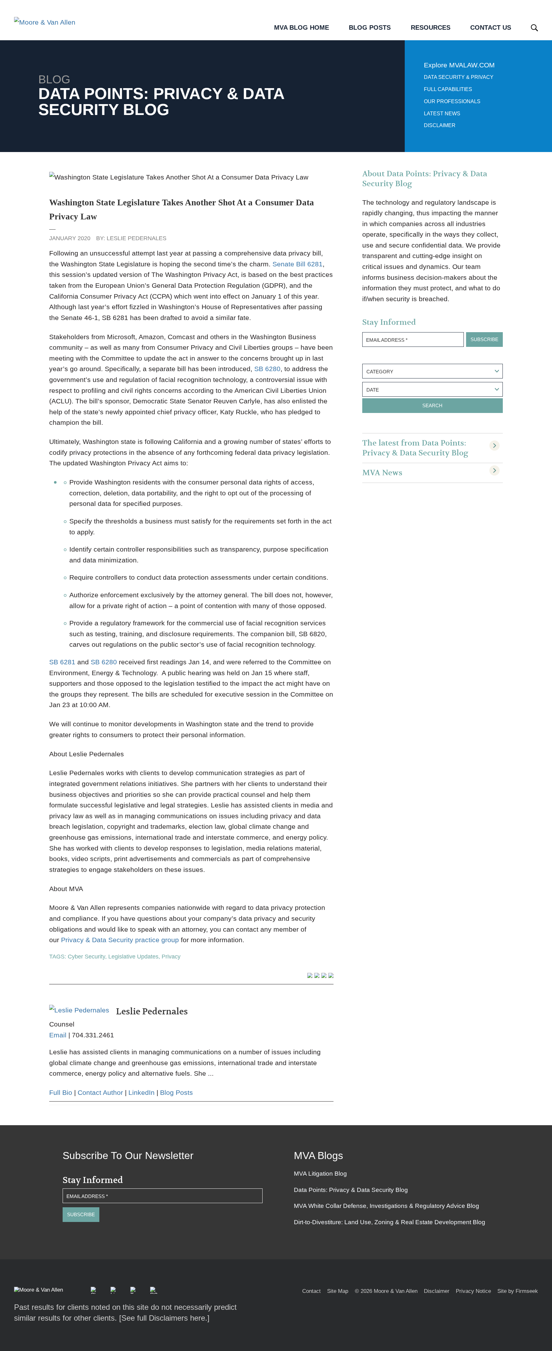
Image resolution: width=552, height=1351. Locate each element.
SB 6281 (62, 662)
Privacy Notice (473, 1291)
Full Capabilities (448, 89)
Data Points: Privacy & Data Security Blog (351, 1190)
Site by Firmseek (517, 1291)
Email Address (387, 340)
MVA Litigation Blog (320, 1173)
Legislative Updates (133, 956)
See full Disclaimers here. (164, 1318)
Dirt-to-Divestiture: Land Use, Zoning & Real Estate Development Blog (389, 1222)
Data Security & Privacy (459, 77)
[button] (94, 1290)
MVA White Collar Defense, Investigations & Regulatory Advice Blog (386, 1205)
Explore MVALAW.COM (459, 65)
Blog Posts (176, 1092)
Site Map (337, 1291)
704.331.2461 (93, 1035)
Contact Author (100, 1092)
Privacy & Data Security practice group (120, 939)
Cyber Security (86, 956)
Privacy (171, 956)
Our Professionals (452, 101)
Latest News (442, 113)
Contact (311, 1291)
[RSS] (153, 1290)
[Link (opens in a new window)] (114, 1290)
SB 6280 (267, 368)
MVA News (382, 473)
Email (57, 1035)
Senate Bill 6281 (297, 264)
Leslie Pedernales (136, 238)
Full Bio (60, 1092)
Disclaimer (440, 125)
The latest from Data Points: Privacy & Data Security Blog (415, 448)
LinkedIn (141, 1092)
